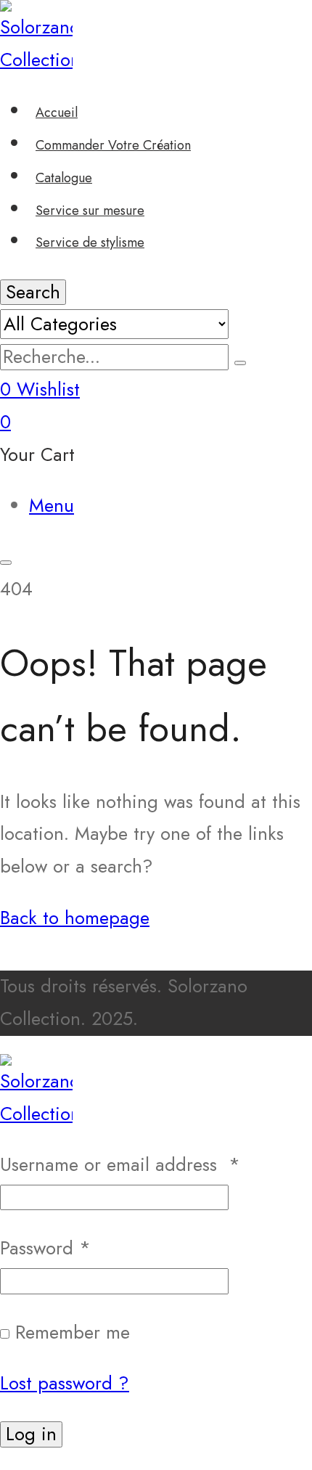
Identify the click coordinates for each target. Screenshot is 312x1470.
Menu (51, 505)
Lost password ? (64, 1383)
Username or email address (120, 1164)
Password (45, 1248)
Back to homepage (74, 918)
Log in (31, 1434)
